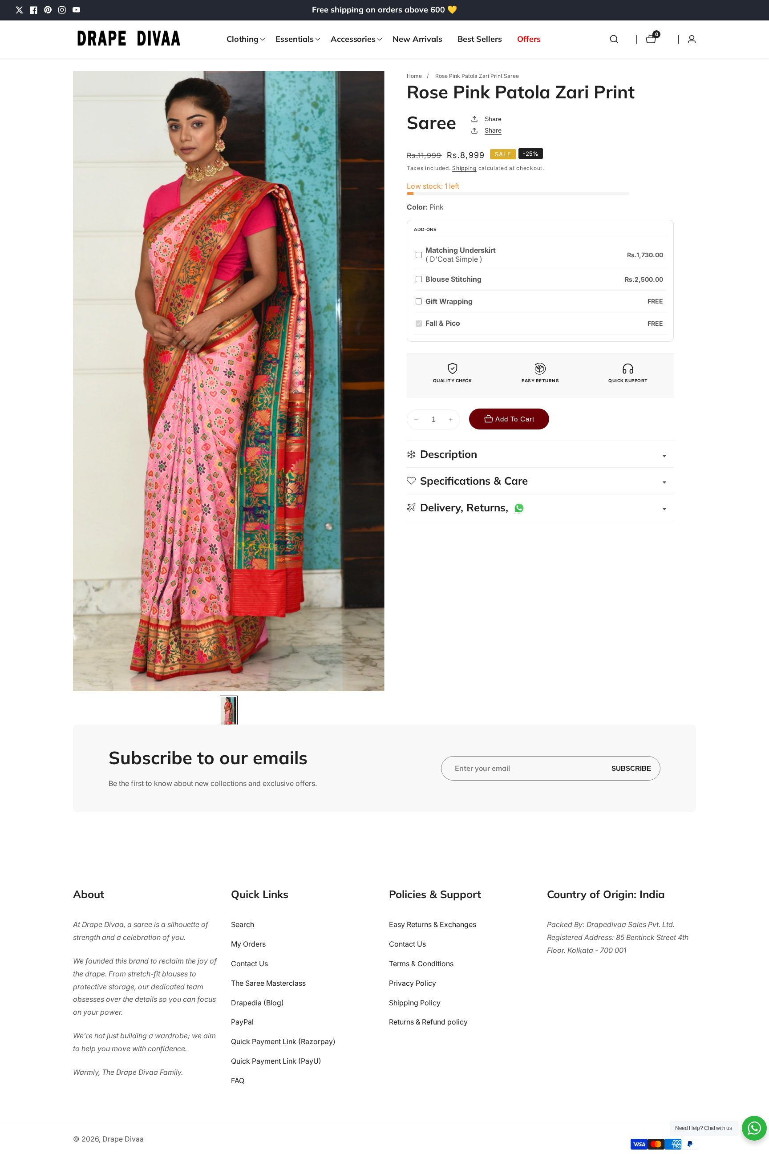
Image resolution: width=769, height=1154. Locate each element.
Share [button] (493, 130)
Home (414, 76)
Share (493, 118)
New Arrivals (417, 39)
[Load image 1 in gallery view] (229, 712)
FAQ (237, 1081)
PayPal (242, 1022)
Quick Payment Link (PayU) (276, 1061)
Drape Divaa (123, 1138)
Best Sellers (479, 39)
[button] (243, 39)
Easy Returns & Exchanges (432, 924)
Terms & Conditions (421, 964)
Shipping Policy (415, 1002)
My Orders (248, 944)
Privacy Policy (412, 983)
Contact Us (249, 964)
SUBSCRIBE (631, 768)
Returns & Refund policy (428, 1022)
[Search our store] (614, 39)
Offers (529, 39)
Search (242, 924)
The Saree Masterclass (268, 983)
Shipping (464, 168)
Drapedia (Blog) (257, 1002)
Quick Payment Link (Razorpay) (283, 1041)
